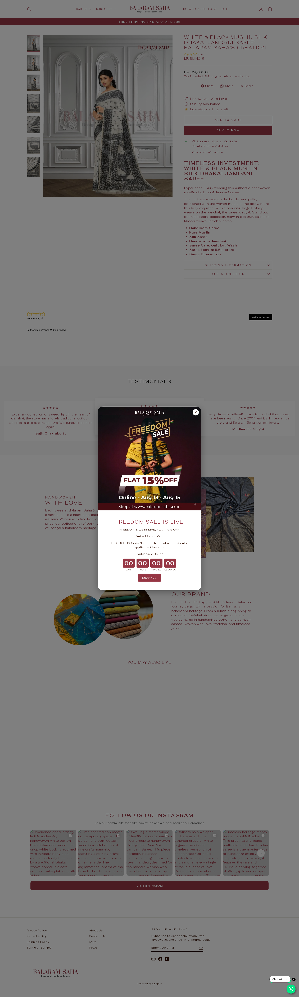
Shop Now (149, 577)
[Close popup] (196, 412)
